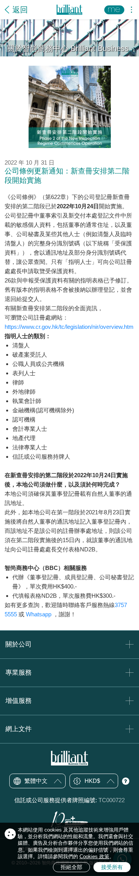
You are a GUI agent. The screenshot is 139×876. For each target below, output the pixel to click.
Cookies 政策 (94, 856)
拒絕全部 (71, 867)
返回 (20, 9)
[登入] (114, 9)
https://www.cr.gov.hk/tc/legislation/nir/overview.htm (69, 326)
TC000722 (111, 800)
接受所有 (112, 867)
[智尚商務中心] (69, 10)
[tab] (69, 644)
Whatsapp (38, 614)
